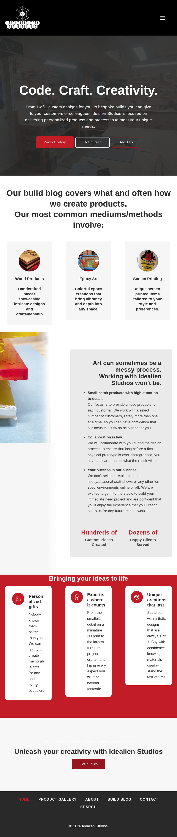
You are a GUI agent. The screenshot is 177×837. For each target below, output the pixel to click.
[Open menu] (165, 17)
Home (24, 799)
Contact (149, 799)
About (92, 799)
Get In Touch (92, 142)
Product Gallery (55, 142)
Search (88, 807)
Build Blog (119, 799)
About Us (126, 142)
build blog (43, 193)
